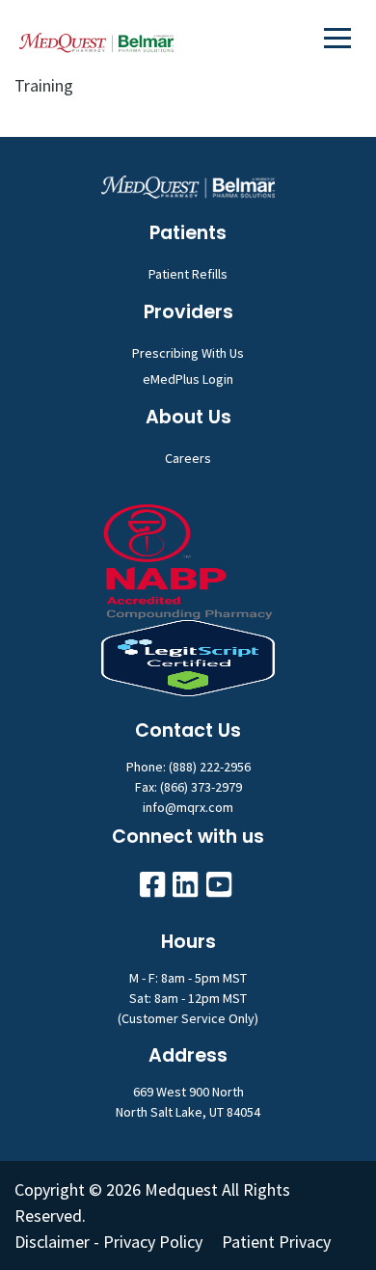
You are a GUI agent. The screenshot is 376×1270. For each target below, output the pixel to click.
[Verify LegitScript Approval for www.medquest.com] (188, 656)
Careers (188, 458)
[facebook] (152, 884)
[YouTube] (218, 884)
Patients (188, 233)
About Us (188, 417)
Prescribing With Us (188, 353)
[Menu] (337, 37)
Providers (188, 312)
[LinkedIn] (185, 884)
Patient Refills (188, 274)
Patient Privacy (276, 1241)
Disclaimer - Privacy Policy (108, 1241)
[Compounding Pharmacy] (188, 560)
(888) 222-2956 (210, 766)
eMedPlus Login (188, 379)
